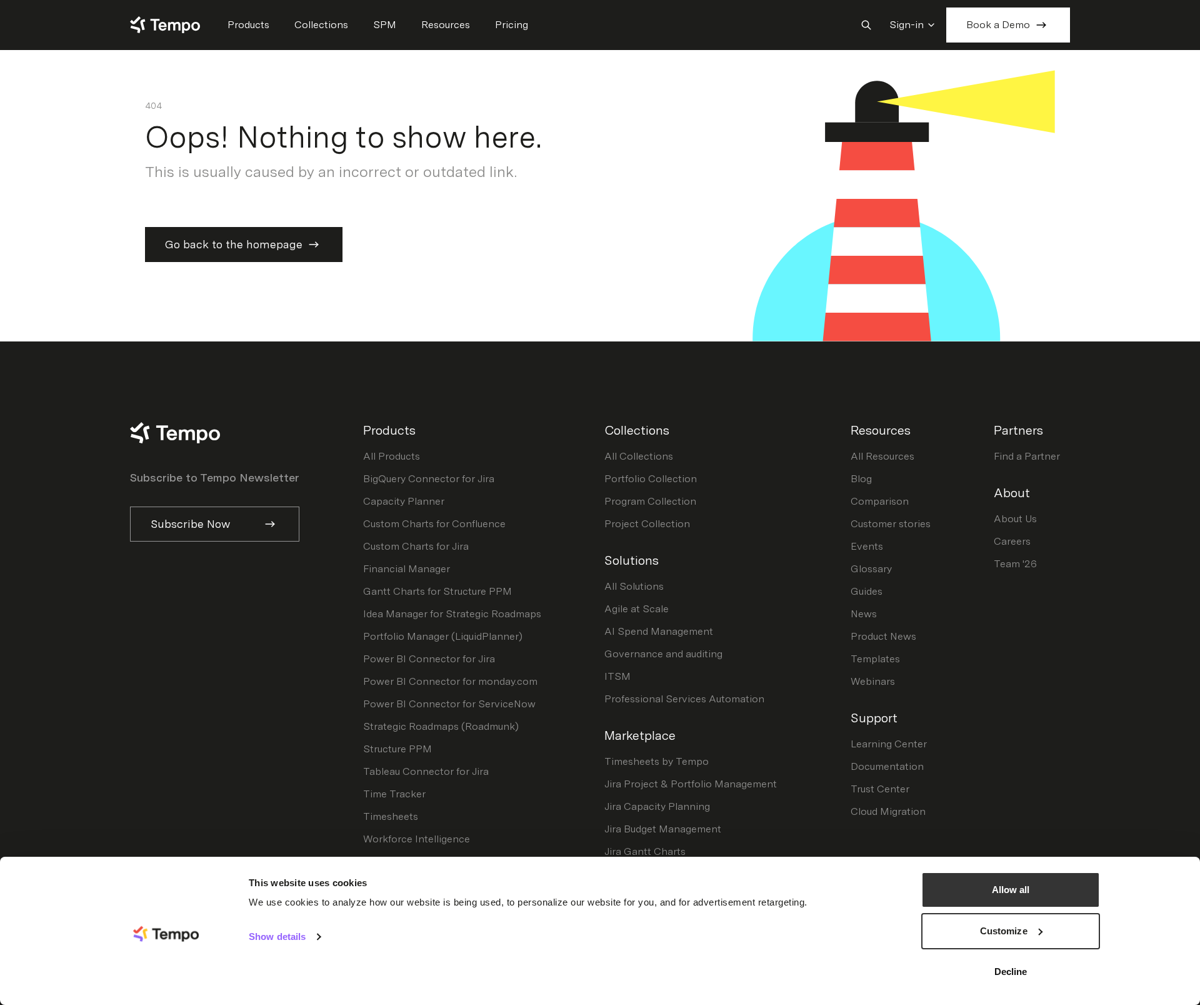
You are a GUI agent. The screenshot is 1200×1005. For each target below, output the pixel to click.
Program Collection (650, 501)
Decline (1011, 971)
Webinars (873, 681)
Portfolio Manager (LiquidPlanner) (442, 636)
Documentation (887, 766)
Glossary (871, 569)
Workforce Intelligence (416, 839)
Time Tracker (394, 794)
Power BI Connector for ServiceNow (449, 704)
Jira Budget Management (662, 829)
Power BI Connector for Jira (429, 659)
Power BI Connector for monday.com (450, 681)
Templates (875, 659)
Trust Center (880, 789)
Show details (277, 936)
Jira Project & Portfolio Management (690, 784)
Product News (883, 636)
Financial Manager (406, 569)
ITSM (617, 676)
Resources (445, 25)
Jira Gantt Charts (645, 851)
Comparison (880, 501)
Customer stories (891, 524)
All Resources (882, 456)
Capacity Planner (403, 501)
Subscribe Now (190, 523)
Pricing (511, 25)
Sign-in (906, 25)
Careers (1012, 541)
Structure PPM (397, 749)
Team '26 (1015, 564)
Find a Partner (1027, 456)
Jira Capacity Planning (657, 806)
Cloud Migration (888, 811)
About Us (1015, 519)
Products (248, 25)
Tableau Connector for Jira (426, 771)
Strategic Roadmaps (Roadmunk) (441, 726)
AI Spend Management (658, 631)
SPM (384, 25)
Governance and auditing (663, 654)
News (864, 614)
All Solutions (634, 586)
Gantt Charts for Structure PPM (437, 591)
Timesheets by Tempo (656, 761)
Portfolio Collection (650, 479)
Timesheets (390, 816)
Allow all (1011, 889)
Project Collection (647, 524)
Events (867, 546)
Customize (1004, 931)
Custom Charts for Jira (416, 546)
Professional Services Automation (684, 699)
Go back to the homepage (233, 244)
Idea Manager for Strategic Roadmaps (452, 614)
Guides (866, 591)
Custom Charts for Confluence (434, 524)
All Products (391, 456)
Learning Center (889, 744)
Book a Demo (998, 25)
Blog (861, 479)
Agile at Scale (636, 609)
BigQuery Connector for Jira (428, 479)
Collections (321, 25)
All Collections (638, 456)
